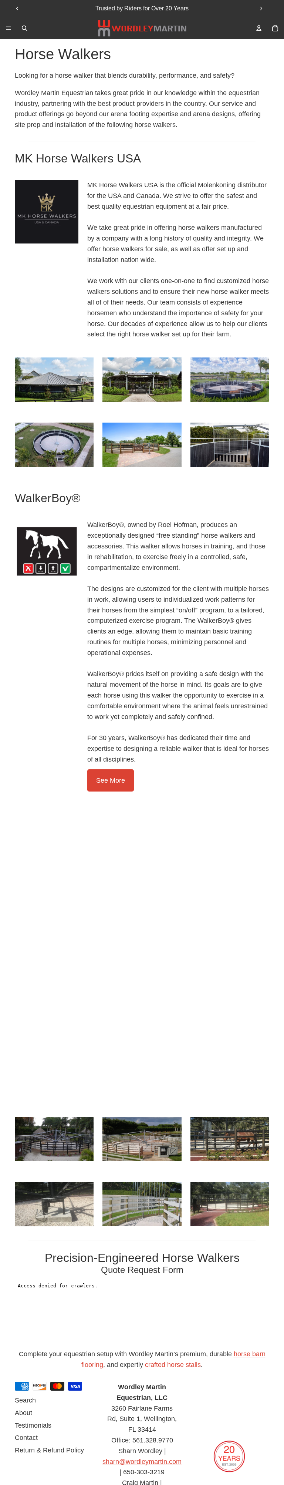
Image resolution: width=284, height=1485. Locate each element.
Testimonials (33, 1425)
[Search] (24, 28)
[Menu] (8, 28)
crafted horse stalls (173, 1364)
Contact (26, 1437)
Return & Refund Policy (49, 1450)
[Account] (259, 28)
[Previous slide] (17, 8)
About (23, 1412)
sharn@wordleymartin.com (142, 1461)
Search (25, 1400)
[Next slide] (261, 8)
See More (110, 780)
